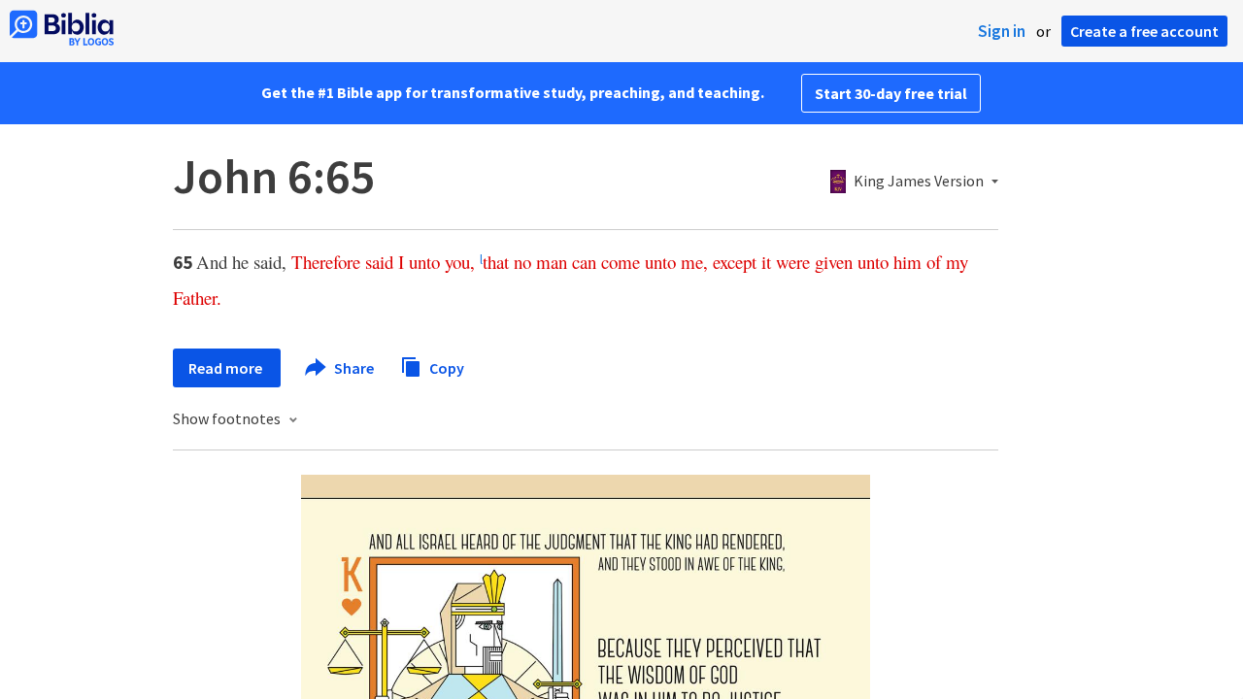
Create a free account (1144, 31)
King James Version (919, 181)
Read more (226, 368)
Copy (445, 367)
